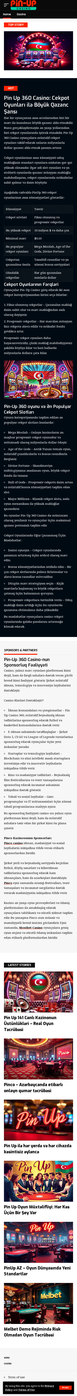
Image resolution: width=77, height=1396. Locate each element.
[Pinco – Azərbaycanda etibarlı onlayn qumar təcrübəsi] (38, 1058)
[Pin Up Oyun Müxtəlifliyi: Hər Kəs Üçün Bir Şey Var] (38, 1181)
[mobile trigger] (7, 5)
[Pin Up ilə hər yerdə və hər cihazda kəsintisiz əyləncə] (38, 1120)
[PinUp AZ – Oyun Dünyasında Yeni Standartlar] (38, 1242)
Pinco (8, 883)
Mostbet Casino (31, 927)
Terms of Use (26, 1389)
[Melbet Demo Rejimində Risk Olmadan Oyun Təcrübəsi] (38, 1303)
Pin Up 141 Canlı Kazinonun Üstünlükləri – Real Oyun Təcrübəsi (30, 1023)
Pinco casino (13, 843)
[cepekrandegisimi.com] (24, 5)
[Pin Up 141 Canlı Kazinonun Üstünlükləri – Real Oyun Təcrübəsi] (38, 991)
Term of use (16, 1377)
